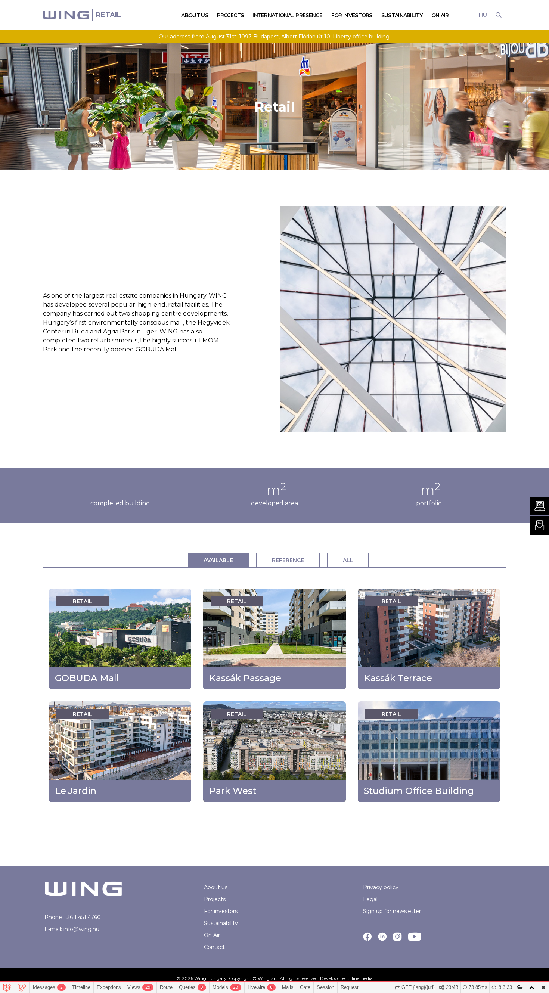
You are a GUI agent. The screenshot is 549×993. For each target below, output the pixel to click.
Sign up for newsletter (392, 911)
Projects (215, 899)
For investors (221, 911)
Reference (288, 560)
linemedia (362, 978)
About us (215, 887)
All (348, 560)
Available (218, 560)
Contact (214, 947)
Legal (370, 899)
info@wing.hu (81, 929)
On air (440, 15)
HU (483, 15)
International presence (287, 15)
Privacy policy (380, 887)
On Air (212, 935)
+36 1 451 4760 (82, 917)
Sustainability (401, 15)
